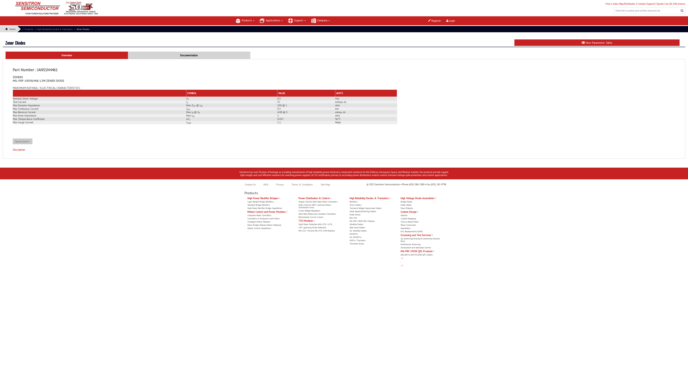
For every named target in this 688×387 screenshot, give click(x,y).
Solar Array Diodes (357, 227)
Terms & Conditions (303, 184)
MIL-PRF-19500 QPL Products (362, 221)
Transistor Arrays (357, 243)
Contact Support (647, 3)
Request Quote (21, 141)
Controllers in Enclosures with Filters (263, 218)
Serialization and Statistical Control (416, 247)
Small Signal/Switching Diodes (363, 211)
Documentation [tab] (189, 55)
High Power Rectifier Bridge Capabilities (264, 208)
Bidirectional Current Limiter (310, 217)
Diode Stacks (406, 205)
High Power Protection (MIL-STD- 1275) (315, 224)
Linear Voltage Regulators (309, 210)
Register (436, 20)
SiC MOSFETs (355, 237)
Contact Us (250, 184)
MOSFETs (354, 234)
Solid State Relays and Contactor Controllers (317, 214)
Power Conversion (408, 225)
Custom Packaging (408, 218)
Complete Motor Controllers (259, 215)
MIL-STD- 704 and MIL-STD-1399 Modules (316, 231)
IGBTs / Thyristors (357, 240)
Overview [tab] (66, 55)
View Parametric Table (598, 42)
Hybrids (404, 215)
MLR (266, 184)
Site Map (325, 184)
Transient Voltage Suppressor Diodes (365, 208)
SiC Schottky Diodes (358, 231)
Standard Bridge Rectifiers (258, 205)
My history (679, 3)
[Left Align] (682, 10)
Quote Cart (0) (665, 3)
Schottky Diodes (356, 224)
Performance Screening (411, 244)
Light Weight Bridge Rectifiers (260, 201)
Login (451, 20)
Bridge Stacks (406, 201)
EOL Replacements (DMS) (412, 231)
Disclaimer (19, 149)
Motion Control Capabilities (259, 228)
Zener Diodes (83, 29)
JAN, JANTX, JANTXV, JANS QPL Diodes (417, 255)
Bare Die (353, 218)
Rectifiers (353, 201)
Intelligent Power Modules (258, 222)
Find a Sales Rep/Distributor (621, 3)
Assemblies (405, 228)
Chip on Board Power (410, 222)
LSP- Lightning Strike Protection (312, 227)
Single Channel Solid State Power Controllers (318, 201)
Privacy (279, 184)
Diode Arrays (355, 214)
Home (13, 29)
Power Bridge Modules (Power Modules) (264, 225)
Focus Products (407, 208)
